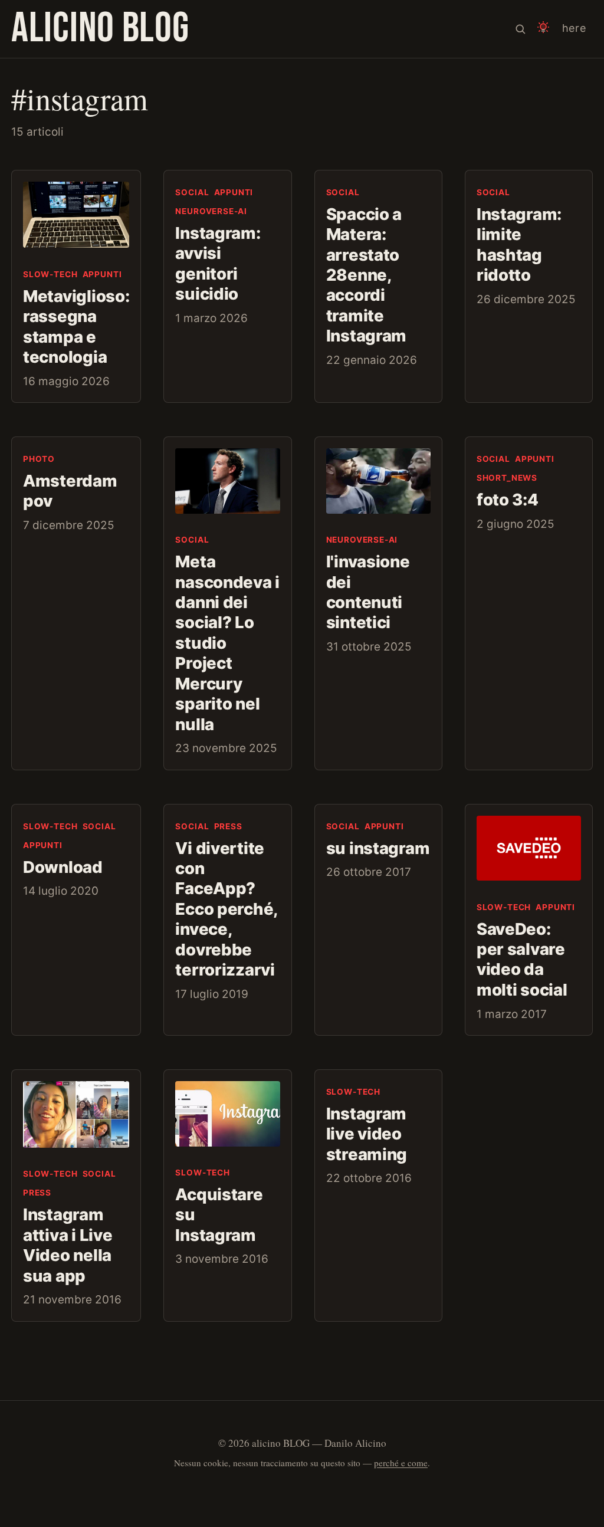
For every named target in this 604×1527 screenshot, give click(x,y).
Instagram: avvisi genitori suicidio (217, 263)
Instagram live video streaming (368, 1134)
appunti (102, 274)
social (192, 192)
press (228, 826)
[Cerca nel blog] (520, 29)
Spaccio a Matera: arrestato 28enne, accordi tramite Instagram (366, 275)
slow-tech (50, 274)
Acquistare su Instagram (218, 1214)
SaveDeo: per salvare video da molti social (523, 959)
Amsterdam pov (70, 491)
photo (39, 459)
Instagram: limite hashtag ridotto (519, 244)
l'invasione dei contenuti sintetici (368, 591)
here (574, 28)
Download (63, 867)
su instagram (378, 848)
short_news (507, 477)
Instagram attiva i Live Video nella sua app (67, 1244)
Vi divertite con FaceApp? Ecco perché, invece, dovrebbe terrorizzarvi (226, 909)
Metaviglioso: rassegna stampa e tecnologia (76, 326)
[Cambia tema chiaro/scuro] (543, 29)
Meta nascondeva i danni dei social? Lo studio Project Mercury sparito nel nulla (227, 642)
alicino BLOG (100, 28)
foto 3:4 (508, 500)
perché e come (401, 1463)
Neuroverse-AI (211, 211)
